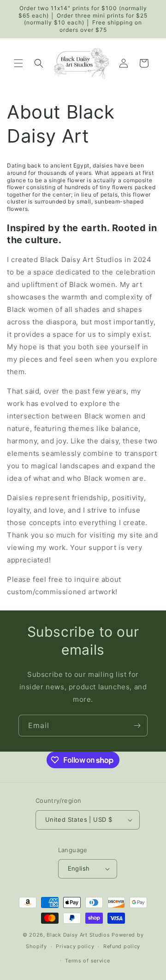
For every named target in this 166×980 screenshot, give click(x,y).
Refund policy (121, 946)
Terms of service (87, 960)
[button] (18, 63)
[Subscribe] (137, 725)
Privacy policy (75, 946)
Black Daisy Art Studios (78, 935)
